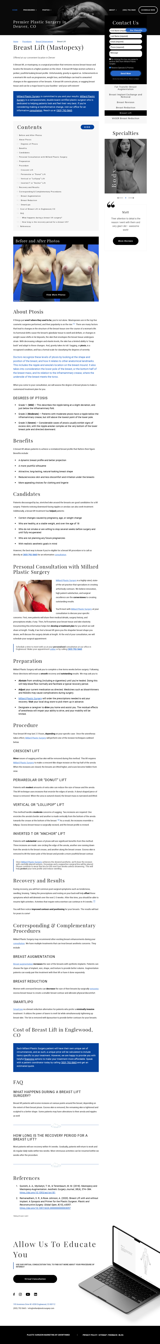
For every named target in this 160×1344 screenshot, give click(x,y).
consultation (35, 110)
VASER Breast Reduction (125, 118)
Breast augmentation (23, 963)
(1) (74, 324)
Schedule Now (148, 10)
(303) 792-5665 (129, 10)
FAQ (20, 213)
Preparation (23, 161)
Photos (46, 10)
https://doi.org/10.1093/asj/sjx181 (37, 1192)
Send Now (126, 73)
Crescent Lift (25, 170)
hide (87, 127)
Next (131, 197)
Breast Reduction (27, 200)
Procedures (29, 10)
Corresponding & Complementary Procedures (39, 191)
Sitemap (103, 1335)
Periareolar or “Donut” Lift (31, 174)
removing (94, 988)
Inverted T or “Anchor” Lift (31, 183)
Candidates (23, 152)
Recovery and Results (28, 187)
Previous (120, 197)
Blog (121, 1335)
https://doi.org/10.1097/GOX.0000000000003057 (45, 1208)
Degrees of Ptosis (27, 144)
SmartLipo (24, 204)
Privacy (131, 79)
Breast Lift (126, 113)
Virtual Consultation (35, 1279)
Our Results (136, 30)
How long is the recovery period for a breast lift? (43, 222)
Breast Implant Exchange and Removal (125, 95)
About (112, 10)
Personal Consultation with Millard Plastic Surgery (42, 157)
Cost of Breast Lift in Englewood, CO (36, 209)
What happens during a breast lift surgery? (39, 217)
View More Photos (55, 294)
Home (14, 10)
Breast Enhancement (44, 41)
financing (29, 1058)
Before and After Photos (29, 135)
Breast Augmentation (29, 196)
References (24, 226)
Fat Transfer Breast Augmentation (126, 88)
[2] (59, 820)
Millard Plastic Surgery (28, 96)
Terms (137, 79)
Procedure (23, 165)
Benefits (22, 148)
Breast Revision (125, 102)
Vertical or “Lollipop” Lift (31, 178)
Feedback (112, 1335)
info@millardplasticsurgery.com (41, 1308)
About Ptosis (24, 139)
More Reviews (125, 241)
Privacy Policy (90, 1335)
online (53, 649)
